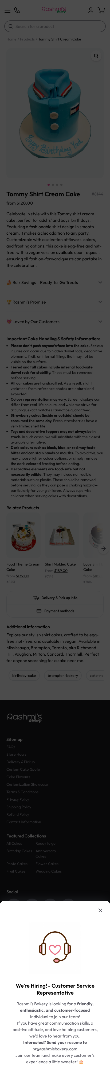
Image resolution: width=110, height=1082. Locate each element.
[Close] (100, 910)
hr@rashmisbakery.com (55, 1048)
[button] (55, 541)
